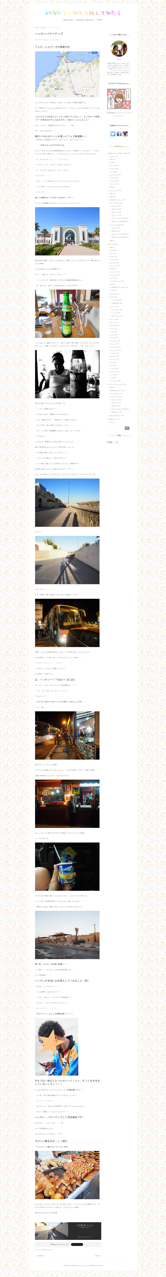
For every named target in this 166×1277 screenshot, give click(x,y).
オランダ (112, 337)
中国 (111, 284)
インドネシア (114, 380)
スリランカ (113, 275)
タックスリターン (115, 393)
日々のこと (115, 206)
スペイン (112, 184)
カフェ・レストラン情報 (119, 218)
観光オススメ (115, 412)
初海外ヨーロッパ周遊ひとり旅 (118, 153)
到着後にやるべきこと (116, 199)
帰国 (111, 187)
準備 (111, 159)
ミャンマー (113, 272)
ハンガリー (113, 353)
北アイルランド (116, 315)
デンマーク (113, 344)
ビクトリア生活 (114, 203)
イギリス (112, 306)
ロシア (112, 297)
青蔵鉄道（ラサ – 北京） (119, 287)
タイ (111, 253)
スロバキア (113, 356)
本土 (113, 290)
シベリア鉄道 (115, 300)
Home (37, 27)
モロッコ (50, 1249)
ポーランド (113, 359)
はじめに (112, 156)
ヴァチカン (113, 181)
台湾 (111, 268)
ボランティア (115, 215)
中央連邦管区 (115, 303)
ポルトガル (113, 325)
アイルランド (114, 341)
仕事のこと (115, 212)
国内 (111, 422)
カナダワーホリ (113, 190)
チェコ (112, 362)
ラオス (112, 256)
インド (112, 278)
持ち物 (112, 250)
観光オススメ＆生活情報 (119, 221)
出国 (111, 162)
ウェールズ (115, 312)
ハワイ (112, 377)
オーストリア (114, 174)
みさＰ (46, 39)
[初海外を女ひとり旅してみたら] (83, 13)
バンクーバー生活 (115, 224)
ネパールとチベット (116, 281)
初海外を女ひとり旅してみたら (80, 1265)
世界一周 (43, 27)
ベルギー (112, 168)
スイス (112, 365)
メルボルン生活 (114, 396)
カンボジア (113, 262)
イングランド (115, 309)
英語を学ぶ (115, 209)
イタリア (112, 177)
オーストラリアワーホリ (116, 384)
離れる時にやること (116, 415)
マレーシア (113, 265)
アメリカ (112, 374)
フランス (112, 165)
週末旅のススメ (113, 419)
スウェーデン (114, 347)
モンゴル (112, 293)
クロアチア (113, 371)
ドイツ (112, 171)
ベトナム (112, 259)
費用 (111, 193)
